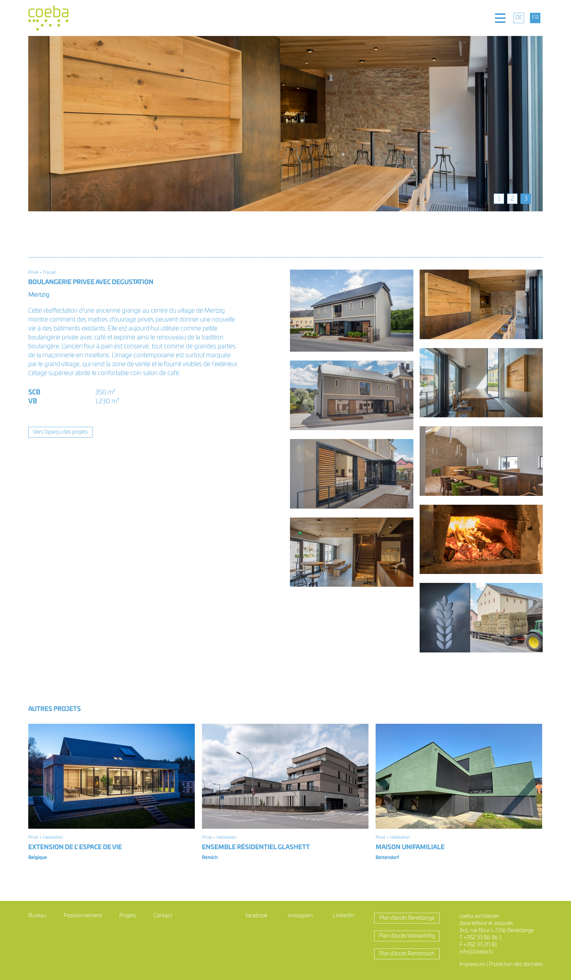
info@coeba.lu (476, 952)
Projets (127, 915)
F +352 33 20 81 (478, 945)
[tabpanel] (285, 123)
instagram (300, 915)
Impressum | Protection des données (501, 964)
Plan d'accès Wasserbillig (407, 936)
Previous (24, 124)
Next (547, 124)
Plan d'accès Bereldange (406, 918)
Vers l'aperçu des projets (60, 432)
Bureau (37, 915)
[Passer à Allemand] (519, 18)
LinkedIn (343, 915)
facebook (256, 915)
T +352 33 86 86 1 (480, 937)
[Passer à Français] (535, 18)
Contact (162, 915)
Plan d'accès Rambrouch (406, 954)
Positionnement (83, 915)
